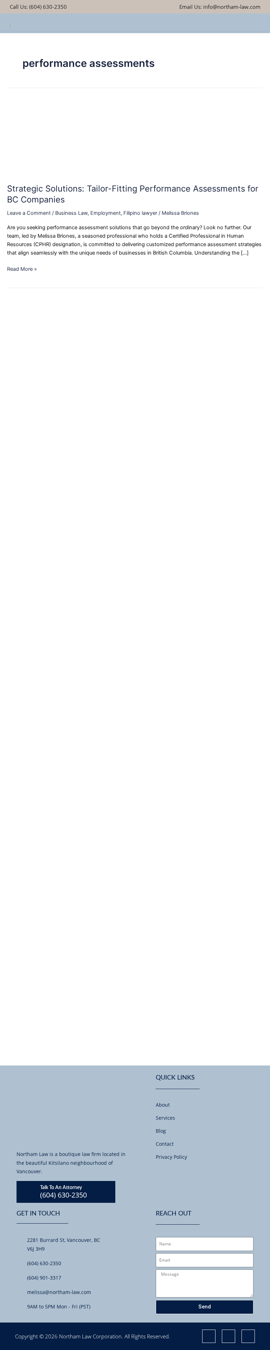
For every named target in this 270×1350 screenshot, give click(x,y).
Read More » (22, 268)
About (163, 1104)
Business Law (71, 213)
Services (165, 1117)
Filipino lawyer (140, 213)
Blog (161, 1130)
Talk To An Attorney (61, 1187)
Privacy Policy (171, 1157)
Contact (165, 1143)
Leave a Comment (29, 213)
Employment (105, 213)
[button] (254, 23)
